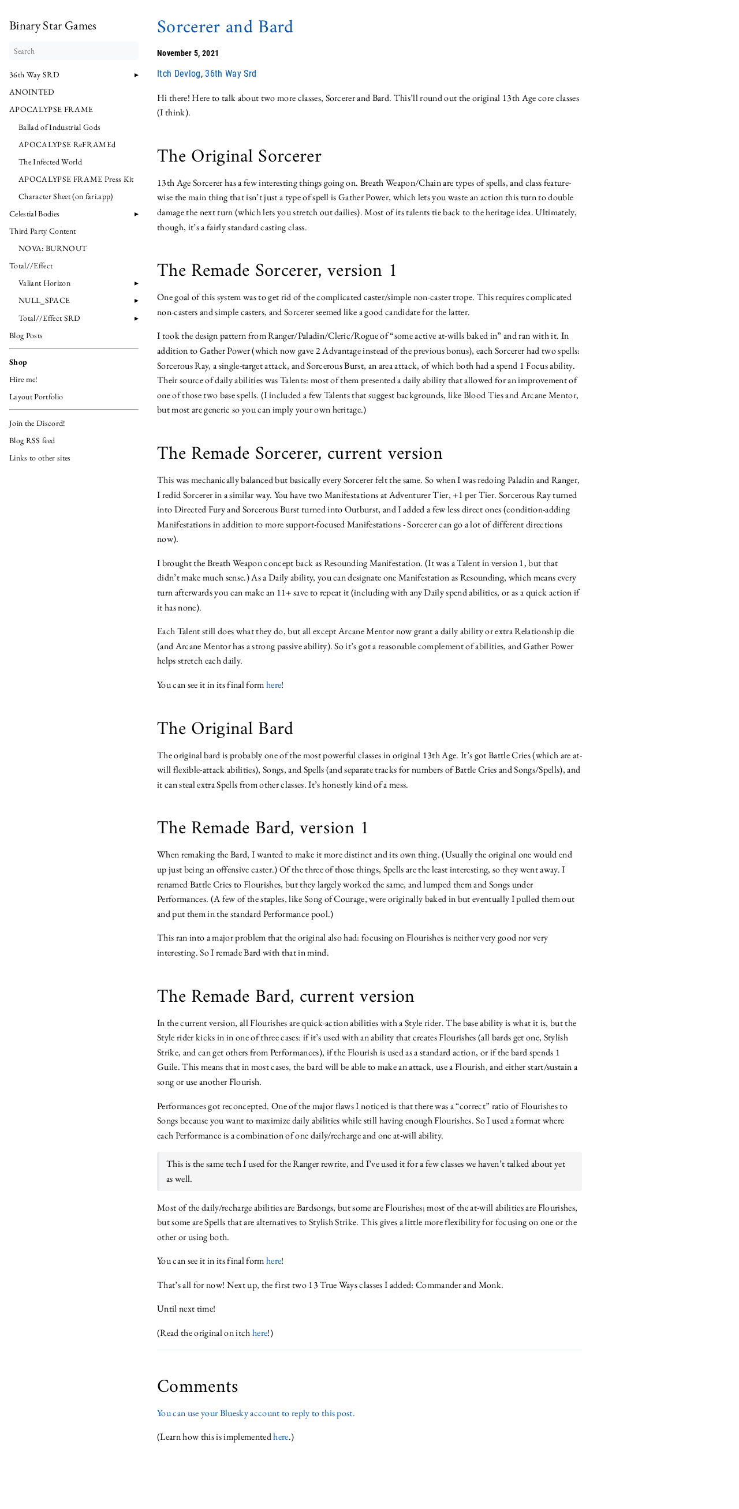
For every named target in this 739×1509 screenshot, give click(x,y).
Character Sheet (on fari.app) (65, 196)
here (273, 685)
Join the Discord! (37, 423)
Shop (18, 361)
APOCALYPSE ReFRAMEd (66, 144)
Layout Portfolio (36, 396)
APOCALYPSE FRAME (51, 109)
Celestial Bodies (34, 213)
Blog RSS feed (32, 440)
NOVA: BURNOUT (52, 248)
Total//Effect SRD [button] (49, 318)
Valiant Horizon (44, 282)
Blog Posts (26, 335)
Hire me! (23, 379)
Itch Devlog (179, 73)
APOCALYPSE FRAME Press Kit (76, 179)
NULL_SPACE (44, 300)
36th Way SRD (34, 74)
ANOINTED (32, 91)
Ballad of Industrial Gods (59, 127)
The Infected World (50, 161)
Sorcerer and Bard (225, 28)
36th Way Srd (230, 73)
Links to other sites (40, 457)
